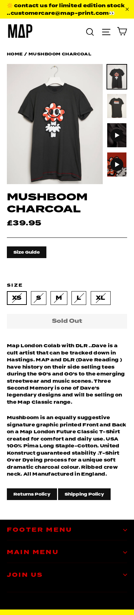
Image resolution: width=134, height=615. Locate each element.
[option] (55, 124)
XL (100, 298)
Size (15, 285)
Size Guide (26, 252)
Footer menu (39, 530)
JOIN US (25, 575)
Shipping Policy (84, 494)
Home (15, 54)
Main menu (33, 552)
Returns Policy (32, 494)
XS (17, 298)
